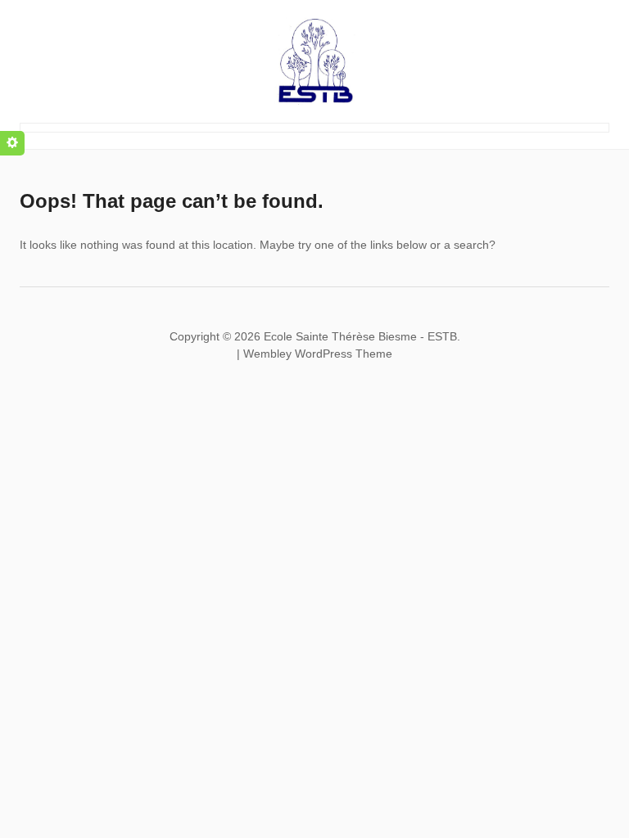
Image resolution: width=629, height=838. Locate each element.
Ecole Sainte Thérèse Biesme (340, 336)
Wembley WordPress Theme (317, 353)
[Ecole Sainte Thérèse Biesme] (314, 59)
